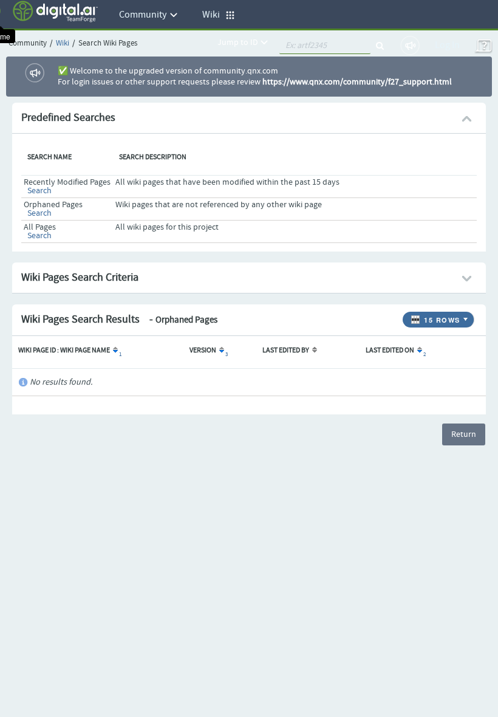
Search (39, 190)
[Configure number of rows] (467, 316)
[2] (418, 350)
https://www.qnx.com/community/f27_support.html (357, 82)
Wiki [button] (213, 15)
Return (463, 434)
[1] (114, 350)
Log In (447, 45)
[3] (220, 350)
